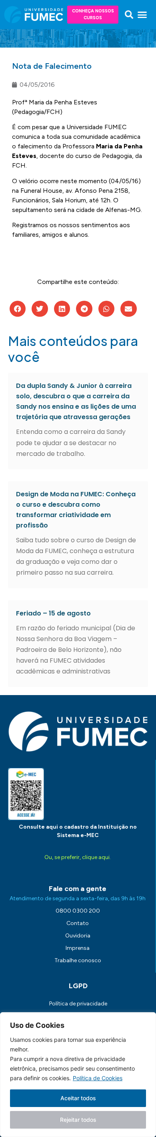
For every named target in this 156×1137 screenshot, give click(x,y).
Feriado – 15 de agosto (53, 613)
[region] (78, 1074)
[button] (129, 15)
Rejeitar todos (78, 1119)
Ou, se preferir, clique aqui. (77, 857)
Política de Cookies (97, 1078)
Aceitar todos (78, 1098)
